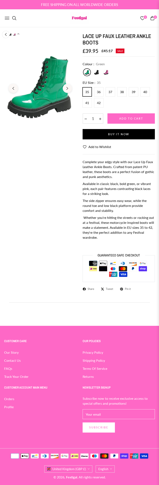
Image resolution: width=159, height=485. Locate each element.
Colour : (94, 64)
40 (145, 92)
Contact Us (12, 360)
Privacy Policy (93, 352)
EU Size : (92, 82)
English (103, 469)
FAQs (8, 368)
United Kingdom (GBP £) (69, 469)
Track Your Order (16, 376)
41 (87, 103)
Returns (88, 376)
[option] (40, 85)
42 (99, 103)
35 (87, 92)
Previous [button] (13, 88)
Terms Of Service (95, 368)
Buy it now (118, 134)
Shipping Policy (94, 360)
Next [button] (67, 88)
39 (133, 92)
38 (122, 92)
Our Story (11, 352)
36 (99, 92)
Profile (9, 407)
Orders (9, 399)
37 (110, 92)
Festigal (71, 477)
